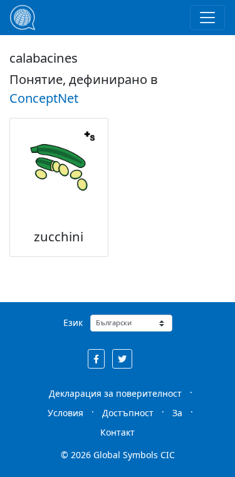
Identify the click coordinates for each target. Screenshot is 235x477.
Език (73, 322)
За (177, 413)
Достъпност (128, 413)
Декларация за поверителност (115, 393)
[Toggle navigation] (207, 17)
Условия (65, 413)
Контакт (117, 432)
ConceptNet (43, 98)
